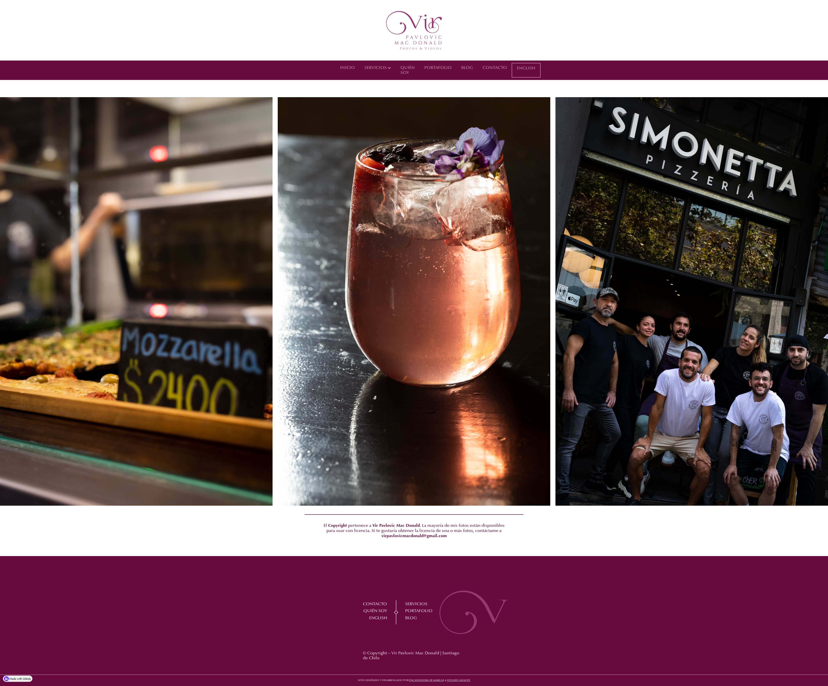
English (526, 68)
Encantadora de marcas (426, 680)
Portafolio (438, 68)
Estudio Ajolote (458, 680)
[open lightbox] (136, 304)
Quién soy (407, 70)
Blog (467, 68)
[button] (378, 68)
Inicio (347, 68)
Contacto (495, 68)
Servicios (416, 604)
